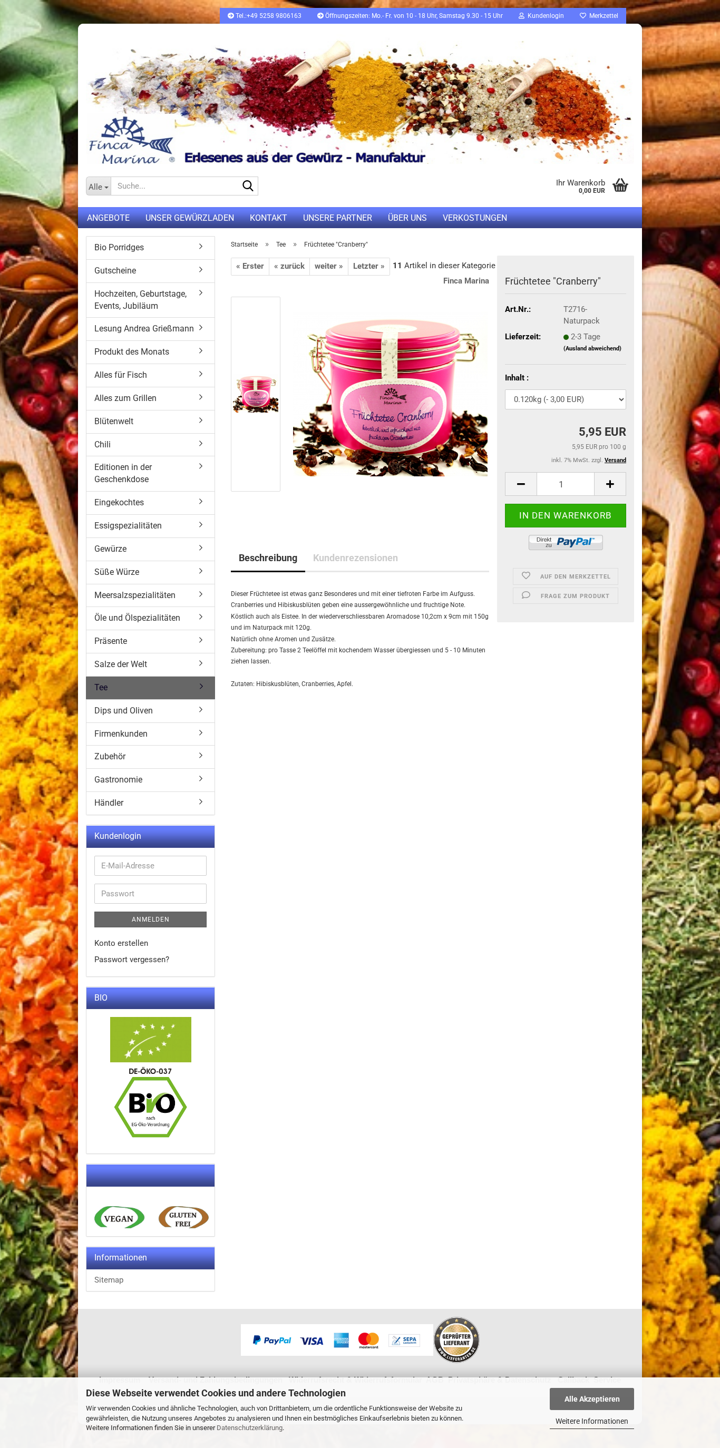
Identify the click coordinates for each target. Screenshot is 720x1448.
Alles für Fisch (120, 375)
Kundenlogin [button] (544, 15)
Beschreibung (268, 557)
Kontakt (268, 218)
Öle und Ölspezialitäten (137, 618)
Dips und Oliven (123, 711)
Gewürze (110, 549)
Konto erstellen (121, 943)
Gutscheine (115, 271)
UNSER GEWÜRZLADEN (189, 218)
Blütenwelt (113, 421)
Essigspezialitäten (128, 526)
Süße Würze (116, 572)
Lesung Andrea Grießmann (144, 329)
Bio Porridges (119, 247)
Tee (101, 687)
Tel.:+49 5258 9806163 (267, 15)
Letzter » (369, 266)
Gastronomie (118, 780)
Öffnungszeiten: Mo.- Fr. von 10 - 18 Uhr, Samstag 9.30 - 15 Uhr (413, 15)
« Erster (250, 266)
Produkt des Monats (131, 352)
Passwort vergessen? (131, 959)
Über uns (407, 218)
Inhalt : (517, 378)
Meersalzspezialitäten (135, 595)
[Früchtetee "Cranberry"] (390, 393)
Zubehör (109, 756)
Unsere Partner (337, 218)
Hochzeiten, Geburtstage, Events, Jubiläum (140, 300)
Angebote (108, 218)
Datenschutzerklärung (250, 1428)
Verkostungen (475, 218)
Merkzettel (602, 15)
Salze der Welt (120, 664)
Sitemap (108, 1280)
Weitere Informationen (592, 1421)
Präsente (110, 641)
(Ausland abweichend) (592, 348)
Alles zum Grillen (125, 398)
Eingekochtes (119, 502)
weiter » (329, 266)
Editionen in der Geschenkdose (123, 473)
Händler (108, 803)
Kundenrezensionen (355, 557)
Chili (102, 444)
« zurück (289, 266)
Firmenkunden (121, 734)
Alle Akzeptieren (592, 1399)
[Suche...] (248, 186)
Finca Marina (466, 281)
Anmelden (151, 919)
